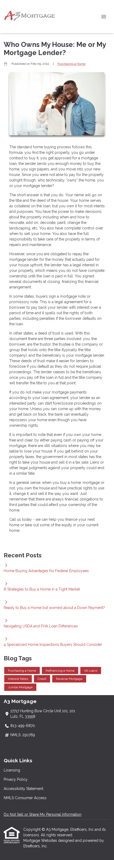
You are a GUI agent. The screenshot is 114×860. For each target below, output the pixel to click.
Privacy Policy (16, 779)
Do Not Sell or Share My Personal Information (42, 814)
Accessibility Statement (23, 789)
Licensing (12, 770)
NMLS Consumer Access (25, 798)
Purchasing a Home (71, 64)
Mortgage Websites (40, 840)
